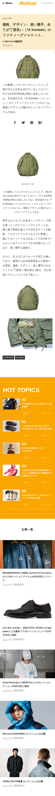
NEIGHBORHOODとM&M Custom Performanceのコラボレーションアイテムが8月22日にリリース (27, 576)
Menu (9, 3)
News (26, 413)
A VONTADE (8, 357)
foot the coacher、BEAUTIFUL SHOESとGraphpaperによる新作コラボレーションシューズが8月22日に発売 (27, 631)
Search (48, 3)
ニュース (7, 18)
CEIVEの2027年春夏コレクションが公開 (23, 781)
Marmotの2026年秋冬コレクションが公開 (24, 733)
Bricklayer (20, 357)
